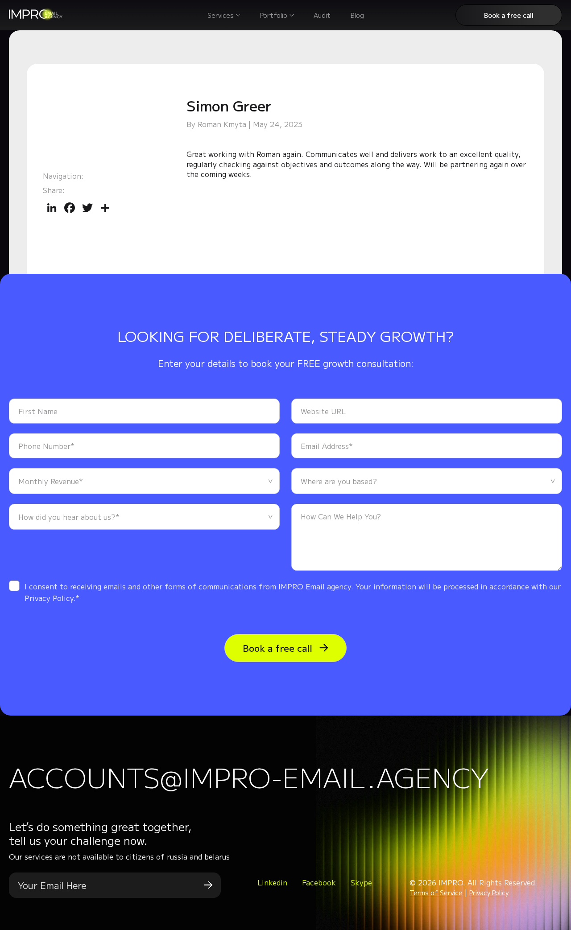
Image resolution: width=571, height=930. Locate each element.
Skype (361, 882)
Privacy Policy (489, 892)
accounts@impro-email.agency (249, 776)
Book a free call (509, 15)
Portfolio (273, 15)
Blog (357, 15)
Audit (322, 15)
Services (220, 15)
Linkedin (272, 882)
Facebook (319, 882)
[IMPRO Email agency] (35, 17)
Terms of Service (436, 892)
